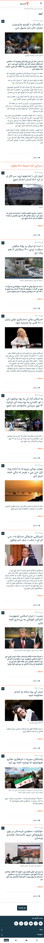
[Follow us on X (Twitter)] (36, 923)
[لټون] (37, 940)
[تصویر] (26, 940)
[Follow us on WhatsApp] (21, 923)
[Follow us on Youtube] (31, 923)
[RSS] (16, 923)
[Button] (36, 157)
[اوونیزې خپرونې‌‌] (16, 940)
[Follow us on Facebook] (41, 923)
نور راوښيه (22, 907)
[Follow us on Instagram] (26, 923)
